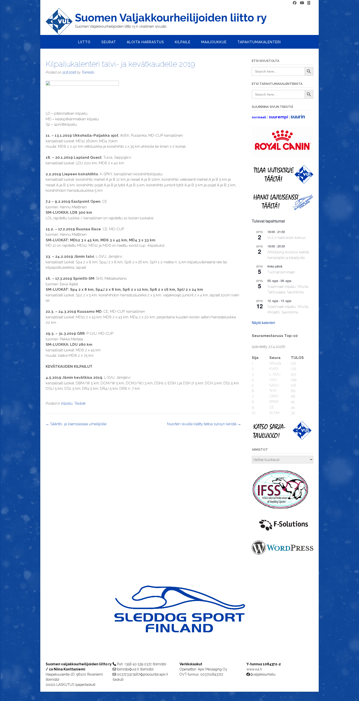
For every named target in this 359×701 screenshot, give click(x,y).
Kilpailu (67, 403)
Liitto (84, 42)
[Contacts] (309, 3)
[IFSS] (282, 508)
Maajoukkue (214, 42)
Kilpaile (182, 42)
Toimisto (88, 72)
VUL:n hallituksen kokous (286, 238)
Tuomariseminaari (281, 272)
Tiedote (80, 403)
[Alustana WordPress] (282, 553)
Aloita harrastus (145, 42)
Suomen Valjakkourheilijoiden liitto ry (171, 18)
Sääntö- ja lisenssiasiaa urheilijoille (76, 424)
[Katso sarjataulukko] (282, 438)
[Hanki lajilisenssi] (282, 209)
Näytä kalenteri (263, 322)
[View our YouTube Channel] (302, 3)
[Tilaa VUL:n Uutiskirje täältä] (282, 182)
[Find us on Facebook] (294, 3)
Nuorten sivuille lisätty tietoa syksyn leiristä (204, 424)
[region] (179, 618)
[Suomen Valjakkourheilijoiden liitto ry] (60, 21)
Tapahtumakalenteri (259, 42)
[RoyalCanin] (282, 156)
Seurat (108, 42)
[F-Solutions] (282, 531)
